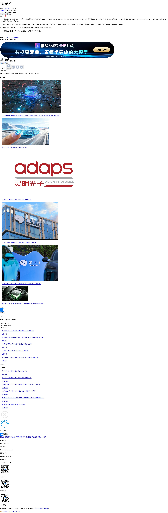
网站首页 (3, 437)
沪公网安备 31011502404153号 (11, 511)
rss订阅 (44, 437)
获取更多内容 (2, 364)
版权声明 (9, 437)
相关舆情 (3, 10)
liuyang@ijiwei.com (13, 37)
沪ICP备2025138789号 (41, 508)
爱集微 (7, 8)
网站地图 (27, 437)
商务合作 (39, 437)
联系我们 (21, 437)
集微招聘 (15, 437)
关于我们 (33, 437)
